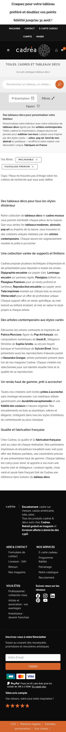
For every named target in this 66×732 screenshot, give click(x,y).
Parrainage (45, 566)
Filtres (47, 98)
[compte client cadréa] (56, 49)
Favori (31, 106)
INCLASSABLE (26, 159)
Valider (33, 666)
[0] (62, 49)
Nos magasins (16, 572)
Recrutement (46, 577)
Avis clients (41, 728)
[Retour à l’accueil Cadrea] (33, 50)
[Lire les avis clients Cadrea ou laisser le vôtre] (19, 704)
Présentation (21, 98)
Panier (40, 36)
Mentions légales (30, 724)
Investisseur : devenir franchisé (18, 615)
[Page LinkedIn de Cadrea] (53, 595)
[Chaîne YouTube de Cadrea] (45, 600)
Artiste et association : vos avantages (18, 604)
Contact (30, 28)
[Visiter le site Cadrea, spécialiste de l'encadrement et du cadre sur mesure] (12, 507)
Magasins (14, 28)
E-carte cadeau (48, 28)
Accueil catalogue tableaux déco (33, 72)
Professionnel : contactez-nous (17, 593)
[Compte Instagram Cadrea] (45, 595)
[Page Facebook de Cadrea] (38, 595)
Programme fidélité (46, 559)
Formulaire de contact (16, 554)
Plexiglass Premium (18, 166)
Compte (27, 36)
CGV (13, 724)
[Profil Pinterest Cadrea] (38, 600)
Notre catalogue (48, 572)
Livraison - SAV (17, 561)
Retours (13, 566)
